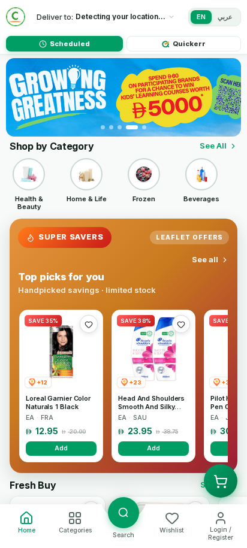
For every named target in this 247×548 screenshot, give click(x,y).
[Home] (15, 16)
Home (26, 530)
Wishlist (171, 530)
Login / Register (220, 533)
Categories (75, 530)
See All (213, 145)
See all (205, 259)
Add (61, 448)
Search (123, 535)
